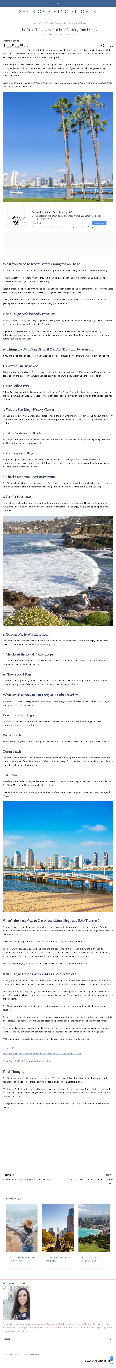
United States (70, 34)
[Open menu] (58, 3)
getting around (31, 963)
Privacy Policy (10, 1355)
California (45, 34)
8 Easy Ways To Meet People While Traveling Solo (27, 1061)
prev (8, 1239)
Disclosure (35, 1355)
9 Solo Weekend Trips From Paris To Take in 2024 (27, 1177)
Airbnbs (37, 995)
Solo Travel (56, 34)
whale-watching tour (45, 644)
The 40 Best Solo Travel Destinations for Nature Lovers (89, 1179)
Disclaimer (24, 1355)
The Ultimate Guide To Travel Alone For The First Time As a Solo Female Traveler (42, 1053)
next (107, 1239)
